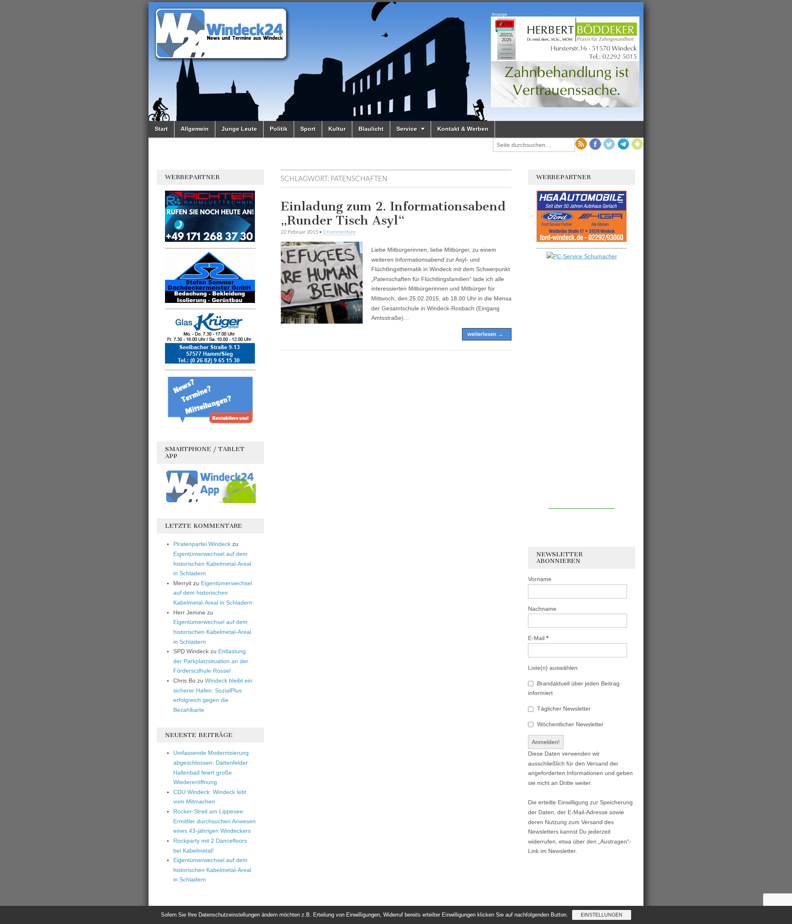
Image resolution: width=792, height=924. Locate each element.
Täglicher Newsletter (563, 708)
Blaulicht (371, 128)
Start (161, 128)
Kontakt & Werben (462, 128)
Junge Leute (239, 128)
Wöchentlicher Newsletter (569, 724)
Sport (308, 128)
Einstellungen (601, 915)
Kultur (337, 128)
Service (406, 128)
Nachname (542, 608)
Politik (279, 128)
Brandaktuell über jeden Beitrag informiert (574, 688)
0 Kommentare (339, 232)
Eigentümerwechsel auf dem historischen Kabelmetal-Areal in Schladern (212, 564)
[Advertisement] (582, 385)
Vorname (540, 579)
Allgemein (195, 128)
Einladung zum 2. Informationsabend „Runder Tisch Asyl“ (393, 213)
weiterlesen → (485, 334)
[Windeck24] (396, 61)
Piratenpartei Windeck (202, 544)
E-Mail (538, 638)
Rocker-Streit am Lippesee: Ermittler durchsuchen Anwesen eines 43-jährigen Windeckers (214, 821)
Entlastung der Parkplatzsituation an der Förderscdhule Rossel (210, 661)
